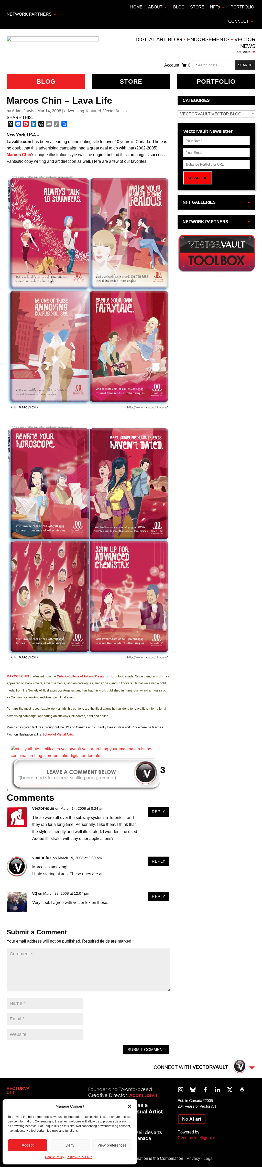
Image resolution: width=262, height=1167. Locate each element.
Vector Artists (115, 111)
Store (131, 81)
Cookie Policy (54, 1157)
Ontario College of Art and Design (81, 676)
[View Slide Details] (85, 755)
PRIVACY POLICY (79, 1157)
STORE (197, 7)
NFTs (215, 7)
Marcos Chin (19, 155)
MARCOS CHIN (18, 676)
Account (171, 65)
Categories (196, 100)
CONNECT (238, 21)
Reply (158, 812)
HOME (136, 7)
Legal (208, 1158)
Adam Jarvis (23, 111)
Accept (28, 1145)
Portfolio (216, 81)
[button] (129, 1106)
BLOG (178, 7)
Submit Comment (146, 1049)
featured (93, 111)
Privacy (193, 1158)
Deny (70, 1145)
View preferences (112, 1145)
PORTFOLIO (242, 7)
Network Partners (29, 14)
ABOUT (155, 7)
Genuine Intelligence (196, 1138)
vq (34, 893)
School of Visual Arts (57, 734)
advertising (74, 111)
